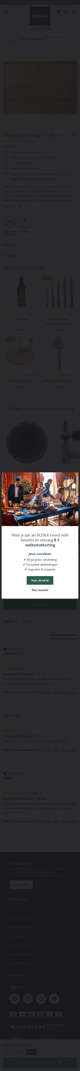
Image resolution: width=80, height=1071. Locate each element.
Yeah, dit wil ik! (40, 580)
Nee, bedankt (40, 590)
